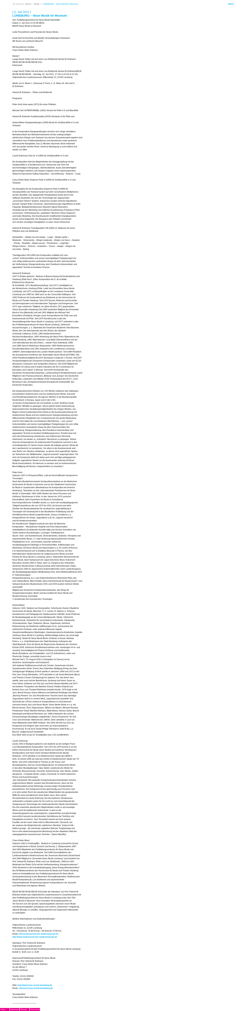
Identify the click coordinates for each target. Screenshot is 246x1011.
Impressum (15, 1009)
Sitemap (23, 1009)
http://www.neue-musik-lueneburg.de (35, 985)
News (36, 4)
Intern (231, 4)
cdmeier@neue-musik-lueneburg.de (36, 988)
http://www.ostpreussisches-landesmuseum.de (34, 937)
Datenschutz (35, 1009)
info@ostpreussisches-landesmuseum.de (38, 934)
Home (28, 4)
